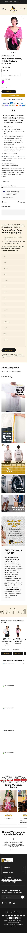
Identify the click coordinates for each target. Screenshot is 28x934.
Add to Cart (6, 653)
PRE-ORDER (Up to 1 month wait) (11, 75)
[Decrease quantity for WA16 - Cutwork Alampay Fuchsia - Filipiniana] (3, 87)
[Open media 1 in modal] (22, 17)
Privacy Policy (10, 356)
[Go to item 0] (10, 52)
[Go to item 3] (13, 52)
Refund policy (6, 924)
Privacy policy (20, 924)
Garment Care (19, 489)
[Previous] (2, 2)
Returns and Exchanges (18, 508)
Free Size (5, 70)
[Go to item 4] (15, 52)
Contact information (13, 926)
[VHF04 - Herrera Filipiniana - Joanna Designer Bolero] (6, 631)
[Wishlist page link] (3, 9)
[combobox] (6, 649)
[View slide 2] (12, 850)
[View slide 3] (14, 850)
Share (5, 202)
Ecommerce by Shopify (13, 922)
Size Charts (9, 470)
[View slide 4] (16, 850)
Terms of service (13, 924)
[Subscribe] (22, 897)
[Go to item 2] (12, 52)
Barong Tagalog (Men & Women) (19, 391)
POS (20, 920)
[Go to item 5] (17, 52)
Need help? (22, 202)
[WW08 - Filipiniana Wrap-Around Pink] (18, 631)
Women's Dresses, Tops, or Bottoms (8, 437)
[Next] (24, 2)
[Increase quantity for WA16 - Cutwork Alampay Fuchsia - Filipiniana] (9, 87)
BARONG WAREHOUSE (7, 56)
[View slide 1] (11, 850)
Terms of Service (20, 356)
